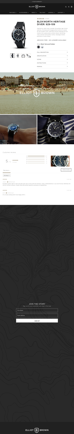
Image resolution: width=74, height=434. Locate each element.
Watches (12, 12)
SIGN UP (37, 321)
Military (42, 12)
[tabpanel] (37, 185)
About (34, 12)
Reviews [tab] (6, 170)
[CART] (71, 6)
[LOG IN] (68, 6)
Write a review (66, 170)
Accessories (23, 12)
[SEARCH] (66, 6)
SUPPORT (60, 12)
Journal (51, 12)
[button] (36, 156)
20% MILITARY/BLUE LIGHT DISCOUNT (37, 1)
